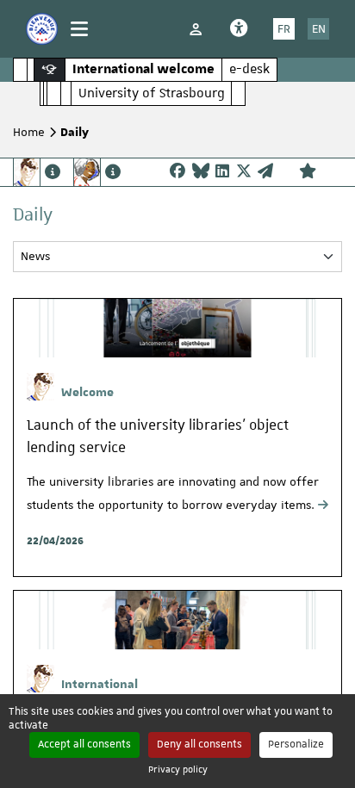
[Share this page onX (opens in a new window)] (244, 173)
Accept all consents (84, 744)
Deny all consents (199, 744)
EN (319, 28)
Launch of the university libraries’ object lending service (158, 435)
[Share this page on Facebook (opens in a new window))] (177, 173)
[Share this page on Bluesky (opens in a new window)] (200, 173)
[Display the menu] (79, 29)
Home (29, 132)
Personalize (296, 744)
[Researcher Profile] (97, 172)
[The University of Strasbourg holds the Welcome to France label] (42, 29)
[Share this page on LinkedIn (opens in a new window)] (222, 173)
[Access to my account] (195, 28)
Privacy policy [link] (178, 768)
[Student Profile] (36, 172)
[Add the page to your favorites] (307, 173)
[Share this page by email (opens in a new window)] (265, 173)
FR (283, 28)
